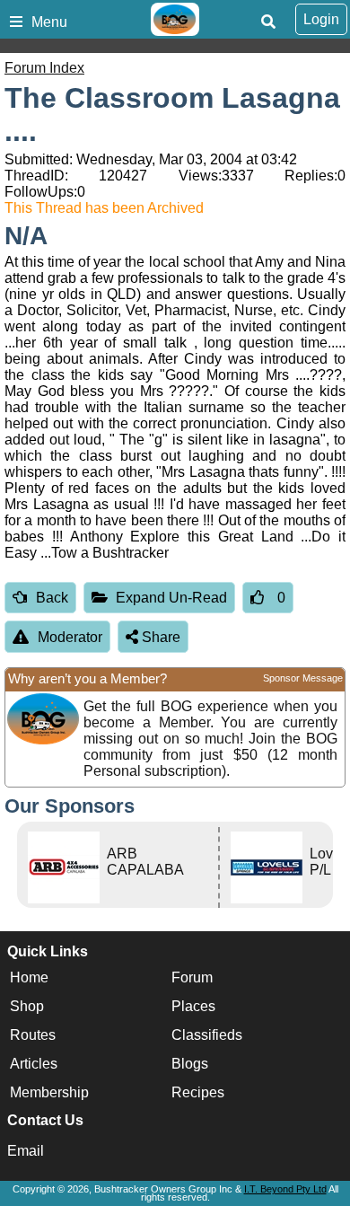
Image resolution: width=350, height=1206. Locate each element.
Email (25, 1150)
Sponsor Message (303, 678)
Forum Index (44, 67)
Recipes (197, 1092)
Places (193, 1006)
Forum (192, 977)
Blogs (189, 1063)
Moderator (70, 637)
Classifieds (206, 1035)
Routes (33, 1035)
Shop (27, 1006)
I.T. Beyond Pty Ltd (285, 1189)
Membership (49, 1092)
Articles (33, 1063)
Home (29, 977)
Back (52, 597)
